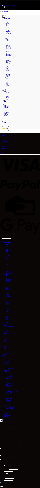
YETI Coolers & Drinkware (8, 378)
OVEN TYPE (6, 289)
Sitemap (3, 137)
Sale (2, 16)
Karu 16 (7, 259)
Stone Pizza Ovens (9, 393)
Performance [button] (2, 451)
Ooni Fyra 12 (10, 387)
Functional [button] (1, 447)
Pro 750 (7, 44)
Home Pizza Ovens (9, 396)
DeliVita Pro (8, 64)
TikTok (3, 153)
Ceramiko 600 (8, 45)
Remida (7, 53)
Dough (5, 123)
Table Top (7, 70)
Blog (2, 136)
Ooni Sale (7, 30)
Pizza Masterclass (4, 357)
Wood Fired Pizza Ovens (10, 380)
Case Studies (6, 373)
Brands (5, 91)
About (3, 377)
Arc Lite (7, 21)
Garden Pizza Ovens (9, 383)
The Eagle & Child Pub (9, 374)
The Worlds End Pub (9, 375)
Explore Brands (4, 90)
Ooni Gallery (6, 413)
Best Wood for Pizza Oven (8, 403)
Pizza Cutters (8, 80)
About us (3, 133)
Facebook (3, 149)
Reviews (5, 371)
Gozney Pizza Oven (9, 384)
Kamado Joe (8, 75)
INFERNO (7, 96)
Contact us (3, 134)
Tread (7, 22)
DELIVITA (8, 95)
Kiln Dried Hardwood (7, 353)
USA (6, 6)
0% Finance (4, 125)
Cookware (7, 82)
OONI (5, 28)
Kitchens (3, 334)
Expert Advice (6, 412)
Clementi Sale (8, 51)
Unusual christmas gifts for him (10, 409)
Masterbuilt (7, 76)
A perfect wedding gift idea (10, 407)
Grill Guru (5, 108)
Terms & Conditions (5, 138)
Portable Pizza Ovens (9, 382)
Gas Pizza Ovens (8, 394)
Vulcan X (7, 60)
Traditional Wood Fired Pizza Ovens (11, 391)
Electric (7, 68)
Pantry (3, 121)
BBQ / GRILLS (6, 297)
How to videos (8, 367)
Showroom (13, 126)
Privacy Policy (4, 143)
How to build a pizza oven (10, 368)
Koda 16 (7, 36)
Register (1, 486)
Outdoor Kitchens (6, 402)
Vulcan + (7, 59)
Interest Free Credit (5, 142)
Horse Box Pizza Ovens (7, 103)
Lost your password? (3, 474)
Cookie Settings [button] (2, 418)
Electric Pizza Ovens (9, 400)
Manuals (5, 369)
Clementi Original (8, 55)
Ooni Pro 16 (8, 399)
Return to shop (2, 131)
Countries (14, 5)
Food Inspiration (6, 361)
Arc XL (7, 25)
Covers (7, 83)
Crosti (7, 52)
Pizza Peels (5, 113)
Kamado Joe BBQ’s (7, 415)
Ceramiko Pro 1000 (9, 47)
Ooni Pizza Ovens (8, 386)
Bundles (5, 89)
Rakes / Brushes (8, 79)
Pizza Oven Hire (6, 370)
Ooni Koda (9, 388)
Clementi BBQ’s (6, 106)
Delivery (3, 144)
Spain (16, 7)
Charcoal (5, 354)
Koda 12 (7, 35)
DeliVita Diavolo (8, 61)
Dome (7, 26)
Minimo (7, 41)
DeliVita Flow (8, 63)
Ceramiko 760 (8, 46)
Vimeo (3, 152)
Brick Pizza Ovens (9, 398)
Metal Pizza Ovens (9, 392)
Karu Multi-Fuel (8, 33)
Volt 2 (7, 32)
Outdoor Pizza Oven (9, 401)
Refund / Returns (4, 145)
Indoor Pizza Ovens (9, 397)
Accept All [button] (10, 418)
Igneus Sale (7, 40)
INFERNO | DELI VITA (8, 282)
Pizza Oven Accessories (7, 411)
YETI (5, 86)
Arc (6, 24)
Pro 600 (7, 43)
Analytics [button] (1, 454)
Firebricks (7, 85)
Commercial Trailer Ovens (8, 102)
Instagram (3, 148)
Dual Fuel (7, 67)
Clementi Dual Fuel (9, 54)
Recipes (3, 356)
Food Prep (7, 81)
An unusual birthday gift (9, 408)
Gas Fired (7, 66)
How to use (5, 365)
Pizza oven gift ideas (7, 405)
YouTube (3, 151)
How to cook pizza (9, 366)
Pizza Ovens (6, 379)
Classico (7, 267)
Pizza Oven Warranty (5, 146)
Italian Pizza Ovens (9, 390)
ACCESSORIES (6, 77)
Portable (7, 69)
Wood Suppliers (6, 372)
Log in (7, 473)
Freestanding (8, 296)
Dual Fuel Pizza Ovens (9, 381)
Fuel (2, 351)
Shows (3, 355)
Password (2, 471)
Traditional (7, 71)
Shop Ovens (4, 17)
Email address (2, 478)
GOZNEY (5, 19)
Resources (3, 140)
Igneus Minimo (8, 389)
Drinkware (7, 312)
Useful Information (5, 360)
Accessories (8, 37)
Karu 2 (7, 34)
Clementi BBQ (8, 74)
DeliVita (7, 62)
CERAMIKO (8, 97)
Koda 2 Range (8, 31)
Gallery (5, 364)
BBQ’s (3, 104)
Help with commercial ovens (8, 326)
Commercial (4, 100)
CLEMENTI (6, 274)
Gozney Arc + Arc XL (9, 385)
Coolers (7, 88)
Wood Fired (8, 65)
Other (5, 119)
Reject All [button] (6, 418)
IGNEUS (5, 38)
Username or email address (4, 469)
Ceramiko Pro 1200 (9, 48)
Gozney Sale (8, 20)
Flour (5, 349)
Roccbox (7, 23)
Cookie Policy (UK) (5, 141)
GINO (7, 98)
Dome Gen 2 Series (9, 251)
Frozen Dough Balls (7, 404)
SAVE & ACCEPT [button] (3, 464)
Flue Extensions (6, 363)
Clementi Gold (8, 56)
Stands (7, 84)
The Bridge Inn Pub (9, 376)
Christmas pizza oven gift (10, 406)
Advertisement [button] (2, 458)
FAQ (4, 362)
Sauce (5, 348)
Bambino (7, 266)
